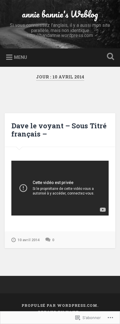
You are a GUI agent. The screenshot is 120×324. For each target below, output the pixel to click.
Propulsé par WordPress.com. (60, 305)
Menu (20, 57)
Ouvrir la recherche (109, 57)
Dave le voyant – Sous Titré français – (59, 130)
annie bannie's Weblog (60, 14)
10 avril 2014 (28, 240)
